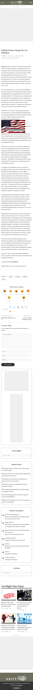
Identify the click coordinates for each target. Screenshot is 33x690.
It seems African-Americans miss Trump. (15, 540)
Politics (7, 58)
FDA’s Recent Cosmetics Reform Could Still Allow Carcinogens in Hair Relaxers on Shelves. (17, 525)
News (3, 58)
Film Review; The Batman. (11, 554)
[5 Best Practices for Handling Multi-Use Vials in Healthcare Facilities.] (24, 618)
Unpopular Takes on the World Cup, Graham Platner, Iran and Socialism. (8, 604)
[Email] (10, 311)
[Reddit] (26, 307)
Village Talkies (8, 522)
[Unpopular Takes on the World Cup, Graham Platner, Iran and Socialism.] (8, 595)
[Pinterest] (18, 307)
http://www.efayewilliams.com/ (18, 266)
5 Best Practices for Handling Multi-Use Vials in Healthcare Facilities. (24, 627)
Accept (16, 688)
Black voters (24, 207)
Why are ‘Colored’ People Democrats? (14, 534)
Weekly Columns (14, 58)
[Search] (31, 2)
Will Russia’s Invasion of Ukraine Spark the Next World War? (17, 547)
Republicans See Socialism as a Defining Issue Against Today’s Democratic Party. (8, 627)
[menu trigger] (3, 2)
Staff (4, 55)
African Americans (13, 146)
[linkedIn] (22, 307)
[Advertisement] (16, 24)
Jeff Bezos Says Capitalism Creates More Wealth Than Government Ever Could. (17, 518)
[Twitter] (14, 307)
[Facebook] (10, 307)
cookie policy (19, 685)
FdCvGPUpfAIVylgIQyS (11, 514)
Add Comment (19, 55)
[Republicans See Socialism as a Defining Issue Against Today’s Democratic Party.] (8, 618)
